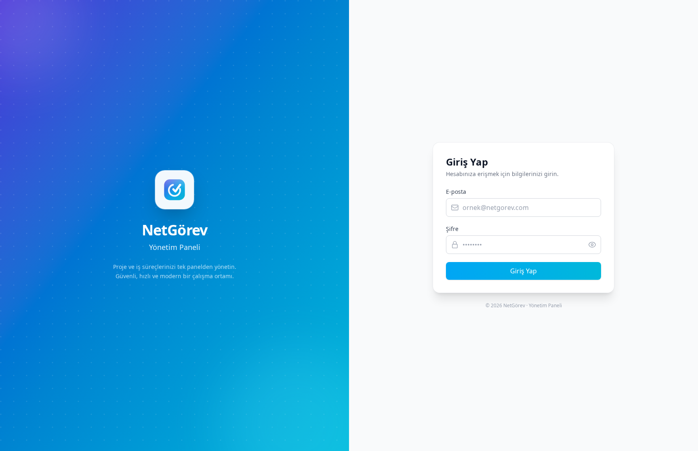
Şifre (452, 229)
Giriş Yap (523, 270)
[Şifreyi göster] (594, 244)
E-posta (456, 191)
